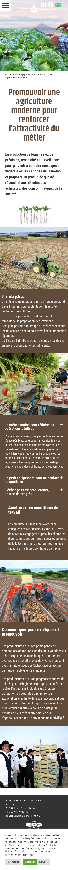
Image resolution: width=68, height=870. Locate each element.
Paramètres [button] (13, 861)
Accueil (9, 74)
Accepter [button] (30, 861)
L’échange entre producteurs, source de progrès (27, 492)
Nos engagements (24, 74)
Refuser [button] (43, 861)
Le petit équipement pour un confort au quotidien (32, 480)
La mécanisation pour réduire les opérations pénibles (29, 427)
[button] (34, 427)
